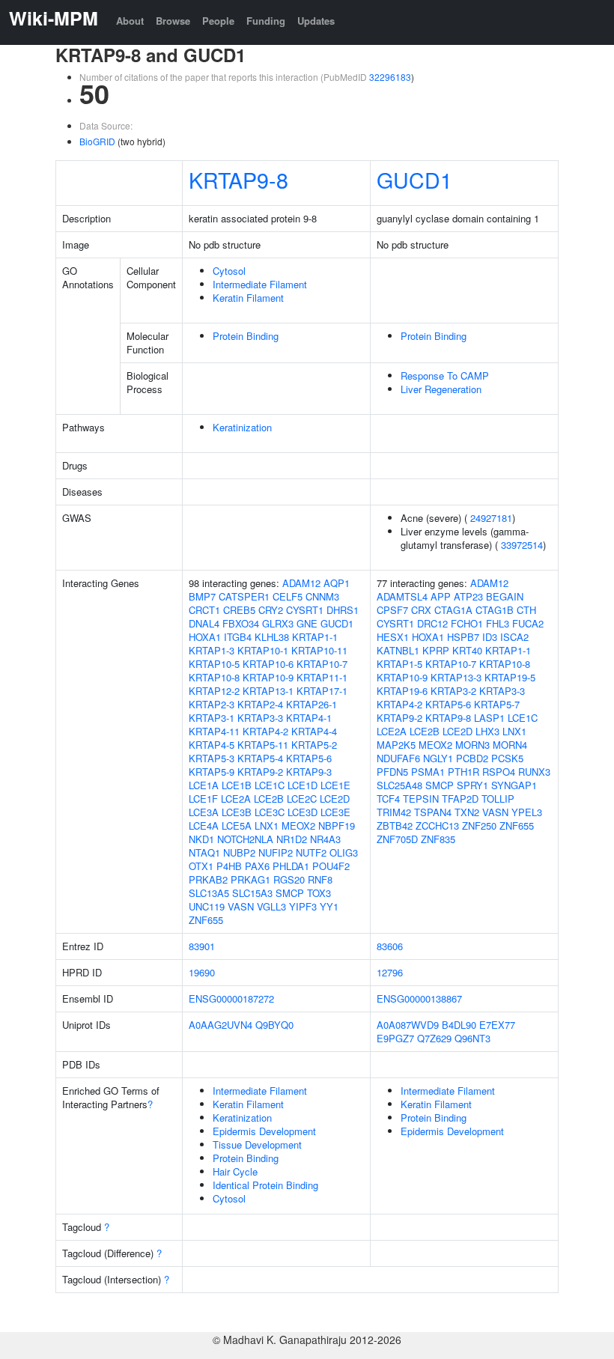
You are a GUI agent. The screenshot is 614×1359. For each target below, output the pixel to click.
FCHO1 (467, 623)
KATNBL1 (398, 650)
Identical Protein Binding (265, 1185)
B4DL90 (459, 1025)
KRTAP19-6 (402, 691)
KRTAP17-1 (322, 691)
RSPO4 (498, 771)
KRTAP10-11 (319, 650)
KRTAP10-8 (214, 677)
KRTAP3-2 (453, 691)
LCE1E (335, 785)
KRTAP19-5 (509, 677)
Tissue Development (257, 1144)
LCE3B (237, 812)
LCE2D (335, 798)
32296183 (390, 76)
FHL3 (497, 623)
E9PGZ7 (395, 1038)
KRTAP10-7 (322, 664)
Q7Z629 (434, 1038)
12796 (390, 972)
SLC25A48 (399, 785)
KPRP (435, 650)
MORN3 (472, 745)
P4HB (229, 866)
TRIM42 (394, 812)
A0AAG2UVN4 (220, 1025)
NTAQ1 (204, 852)
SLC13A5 (209, 893)
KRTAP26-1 (311, 704)
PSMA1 (428, 771)
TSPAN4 (433, 812)
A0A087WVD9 (408, 1025)
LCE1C (270, 785)
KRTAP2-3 (211, 704)
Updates (316, 20)
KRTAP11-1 (322, 677)
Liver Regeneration (441, 389)
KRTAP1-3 (211, 650)
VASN (241, 906)
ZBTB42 (395, 825)
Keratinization (242, 427)
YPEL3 (526, 812)
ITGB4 (238, 637)
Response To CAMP (445, 375)
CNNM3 (322, 596)
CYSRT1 (304, 610)
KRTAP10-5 (214, 664)
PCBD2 (472, 758)
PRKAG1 (250, 879)
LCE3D (302, 812)
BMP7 (202, 596)
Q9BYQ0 (274, 1025)
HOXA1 (205, 637)
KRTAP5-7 (497, 704)
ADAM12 (301, 583)
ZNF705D (397, 839)
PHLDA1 (291, 866)
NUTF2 (311, 852)
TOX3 (319, 893)
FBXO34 (240, 623)
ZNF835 (438, 839)
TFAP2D (460, 798)
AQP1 (336, 583)
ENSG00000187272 (231, 998)
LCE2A (236, 798)
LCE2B (269, 798)
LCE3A (204, 812)
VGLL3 (271, 906)
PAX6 (257, 866)
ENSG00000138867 (419, 998)
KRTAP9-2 (260, 771)
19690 (202, 972)
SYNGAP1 (514, 785)
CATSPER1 (244, 596)
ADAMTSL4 (402, 596)
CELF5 (288, 596)
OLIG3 (343, 852)
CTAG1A (453, 610)
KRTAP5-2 (314, 745)
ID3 (489, 637)
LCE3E (335, 812)
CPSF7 (392, 610)
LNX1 (267, 825)
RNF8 (320, 879)
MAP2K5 (396, 745)
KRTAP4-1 (309, 718)
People (218, 20)
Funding (265, 20)
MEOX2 (298, 825)
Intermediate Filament (260, 284)
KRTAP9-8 (238, 179)
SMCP (290, 893)
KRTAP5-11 (262, 745)
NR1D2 (291, 839)
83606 (390, 946)
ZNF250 (479, 825)
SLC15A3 (252, 893)
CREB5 (239, 610)
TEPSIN (421, 798)
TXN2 (467, 812)
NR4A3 (325, 839)
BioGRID (97, 141)
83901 (202, 946)
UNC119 (207, 906)
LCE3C (270, 812)
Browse (173, 20)
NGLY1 (438, 758)
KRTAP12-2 (214, 691)
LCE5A (237, 825)
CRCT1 (204, 610)
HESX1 (393, 637)
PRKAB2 (208, 879)
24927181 (491, 518)
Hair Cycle (235, 1171)
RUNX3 (534, 771)
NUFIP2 (275, 852)
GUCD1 (414, 179)
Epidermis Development (264, 1131)
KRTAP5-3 (211, 758)
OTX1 (201, 866)
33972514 (522, 545)
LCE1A (204, 785)
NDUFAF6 (398, 758)
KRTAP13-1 (268, 691)
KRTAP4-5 (211, 745)
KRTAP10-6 (268, 664)
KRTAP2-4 (260, 704)
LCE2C (302, 798)
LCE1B (237, 785)
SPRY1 (472, 785)
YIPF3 (303, 906)
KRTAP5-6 (309, 758)
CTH (526, 610)
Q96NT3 (472, 1038)
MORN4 (510, 745)
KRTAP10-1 (262, 650)
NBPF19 (336, 825)
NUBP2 (239, 852)
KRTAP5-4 (260, 758)
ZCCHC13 (437, 825)
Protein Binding (246, 336)
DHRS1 (342, 610)
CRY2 (270, 610)
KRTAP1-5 (399, 664)
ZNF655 (206, 920)
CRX (421, 610)
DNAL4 (204, 623)
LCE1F (203, 798)
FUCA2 (528, 623)
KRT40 (467, 650)
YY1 (329, 906)
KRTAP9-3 (309, 771)
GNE (307, 623)
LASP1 (489, 718)
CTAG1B (494, 610)
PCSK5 (507, 758)
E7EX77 (497, 1025)
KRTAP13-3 (456, 677)
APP (441, 596)
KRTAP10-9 (268, 677)
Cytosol (229, 271)
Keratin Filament (248, 298)
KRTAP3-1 (211, 718)
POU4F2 (331, 866)
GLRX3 (278, 623)
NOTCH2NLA (245, 839)
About (130, 20)
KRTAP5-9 (211, 771)
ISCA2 (514, 637)
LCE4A (204, 825)
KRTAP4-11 (214, 731)
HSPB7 (463, 637)
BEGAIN (504, 596)
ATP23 (468, 596)
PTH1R (463, 771)
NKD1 (201, 839)
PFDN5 (392, 771)
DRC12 (432, 623)
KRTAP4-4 (314, 731)
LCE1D (302, 785)
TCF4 (388, 798)
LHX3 (487, 731)
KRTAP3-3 (260, 718)
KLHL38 (272, 637)
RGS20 (289, 879)
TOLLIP (497, 798)
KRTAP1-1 (315, 637)
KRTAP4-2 (265, 731)
